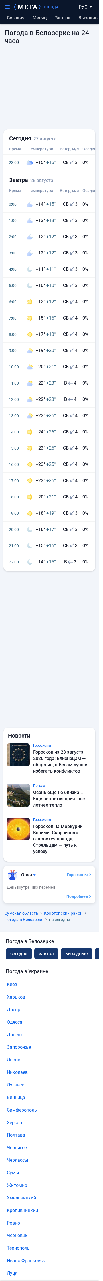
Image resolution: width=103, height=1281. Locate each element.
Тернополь (18, 1248)
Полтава (16, 1135)
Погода (51, 7)
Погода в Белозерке (24, 919)
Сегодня (16, 18)
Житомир (17, 1185)
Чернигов (17, 1147)
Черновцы (18, 1235)
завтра (46, 953)
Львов (13, 1059)
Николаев (17, 1072)
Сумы (13, 1172)
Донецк (15, 1034)
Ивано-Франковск (26, 1260)
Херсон (14, 1122)
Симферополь (22, 1110)
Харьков (16, 997)
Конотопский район (63, 913)
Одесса (14, 1022)
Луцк (12, 1273)
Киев (12, 984)
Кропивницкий (22, 1210)
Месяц (40, 18)
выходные (89, 18)
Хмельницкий (21, 1198)
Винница (16, 1097)
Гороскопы (77, 874)
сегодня (18, 953)
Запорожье (19, 1047)
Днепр (13, 1009)
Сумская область (21, 913)
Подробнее (77, 896)
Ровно (13, 1223)
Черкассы (17, 1160)
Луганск (15, 1085)
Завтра (62, 18)
